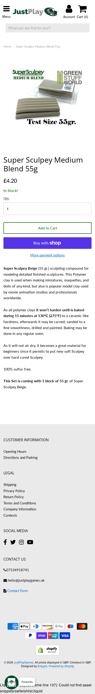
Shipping (9, 484)
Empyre (42, 666)
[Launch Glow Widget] (11, 682)
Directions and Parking (20, 457)
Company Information (19, 509)
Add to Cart (47, 228)
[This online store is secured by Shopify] (47, 653)
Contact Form (17, 591)
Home (7, 46)
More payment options (47, 255)
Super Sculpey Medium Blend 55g (38, 46)
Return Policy (13, 497)
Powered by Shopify (61, 666)
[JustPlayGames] (35, 11)
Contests (10, 515)
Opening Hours (15, 451)
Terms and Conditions (19, 503)
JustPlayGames (23, 662)
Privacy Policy (14, 491)
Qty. (6, 198)
